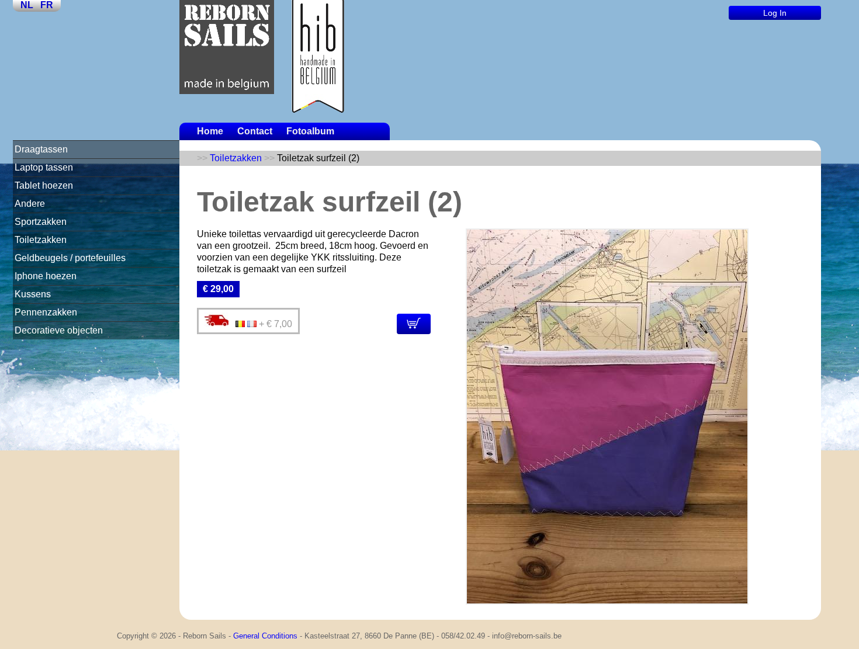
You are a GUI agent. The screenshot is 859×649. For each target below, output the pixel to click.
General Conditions (265, 635)
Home (210, 131)
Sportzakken (41, 222)
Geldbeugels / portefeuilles (70, 258)
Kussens (33, 294)
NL (26, 5)
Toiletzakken (41, 240)
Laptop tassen (44, 167)
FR (46, 5)
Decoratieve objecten (59, 330)
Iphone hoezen (46, 276)
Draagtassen (41, 149)
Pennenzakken (46, 312)
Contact (254, 131)
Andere (30, 204)
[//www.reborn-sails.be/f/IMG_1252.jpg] (607, 601)
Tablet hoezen (44, 185)
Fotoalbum (310, 131)
